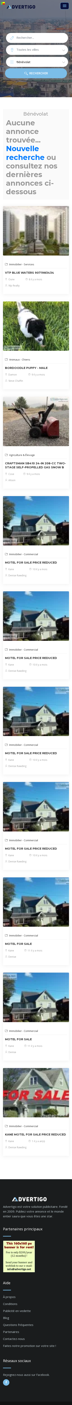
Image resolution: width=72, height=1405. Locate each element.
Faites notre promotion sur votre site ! (29, 1346)
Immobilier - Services (21, 264)
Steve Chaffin (15, 380)
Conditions (10, 1304)
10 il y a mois (39, 569)
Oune (11, 279)
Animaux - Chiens (19, 359)
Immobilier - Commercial (23, 554)
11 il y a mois (34, 950)
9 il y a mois (38, 374)
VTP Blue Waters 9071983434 (29, 272)
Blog (6, 1318)
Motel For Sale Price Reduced (31, 562)
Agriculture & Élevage (22, 455)
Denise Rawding (17, 575)
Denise (12, 956)
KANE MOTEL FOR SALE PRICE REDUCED (35, 1134)
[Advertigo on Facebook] (6, 1382)
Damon (12, 374)
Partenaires (11, 1332)
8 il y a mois (35, 279)
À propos (9, 1297)
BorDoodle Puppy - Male (26, 368)
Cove (11, 474)
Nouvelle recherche (25, 153)
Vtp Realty (14, 285)
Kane (11, 569)
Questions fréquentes (18, 1325)
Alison (11, 480)
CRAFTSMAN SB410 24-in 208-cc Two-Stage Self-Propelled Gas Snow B (35, 465)
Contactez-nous (14, 1339)
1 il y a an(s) (38, 1141)
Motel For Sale (18, 944)
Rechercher (38, 73)
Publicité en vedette (17, 1311)
